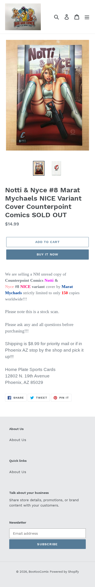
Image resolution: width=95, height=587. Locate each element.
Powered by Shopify (64, 571)
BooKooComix (39, 571)
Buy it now (47, 254)
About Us (17, 440)
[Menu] (87, 17)
